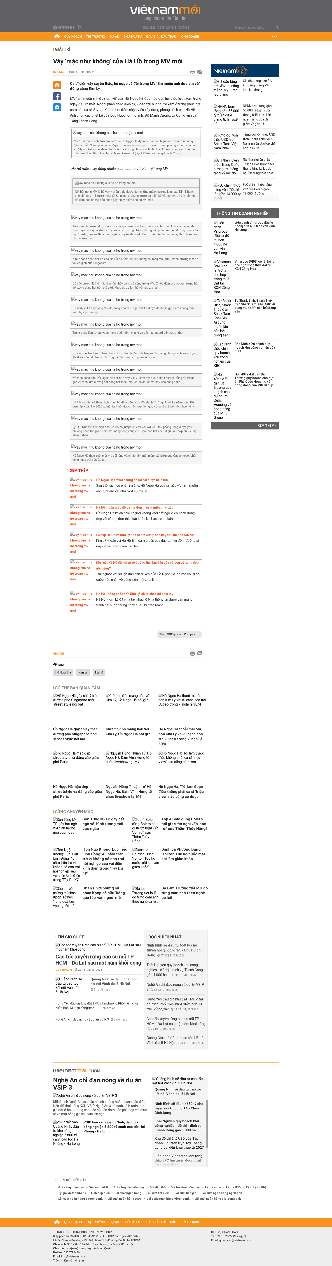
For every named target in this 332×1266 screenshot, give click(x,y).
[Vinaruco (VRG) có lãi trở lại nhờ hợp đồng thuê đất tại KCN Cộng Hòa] (223, 277)
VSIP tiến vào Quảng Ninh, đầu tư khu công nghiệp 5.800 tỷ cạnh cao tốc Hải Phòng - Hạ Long (114, 1126)
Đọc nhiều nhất (165, 937)
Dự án (114, 36)
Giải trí (62, 49)
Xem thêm (266, 425)
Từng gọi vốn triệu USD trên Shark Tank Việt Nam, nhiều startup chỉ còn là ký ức (259, 141)
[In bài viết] (191, 72)
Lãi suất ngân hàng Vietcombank (217, 1198)
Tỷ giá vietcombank (72, 1193)
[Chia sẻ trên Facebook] (57, 96)
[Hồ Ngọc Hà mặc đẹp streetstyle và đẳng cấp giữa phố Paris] (77, 762)
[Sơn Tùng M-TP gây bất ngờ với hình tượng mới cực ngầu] (66, 830)
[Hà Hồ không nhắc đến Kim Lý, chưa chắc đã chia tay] (82, 610)
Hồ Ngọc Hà (63, 672)
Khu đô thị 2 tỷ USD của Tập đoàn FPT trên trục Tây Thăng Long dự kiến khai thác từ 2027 (179, 1143)
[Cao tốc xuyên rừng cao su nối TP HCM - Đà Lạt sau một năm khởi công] (99, 947)
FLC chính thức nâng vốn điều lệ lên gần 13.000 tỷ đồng (257, 189)
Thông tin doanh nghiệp (242, 213)
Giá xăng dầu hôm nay (129, 1187)
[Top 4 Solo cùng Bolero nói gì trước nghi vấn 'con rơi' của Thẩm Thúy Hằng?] (145, 830)
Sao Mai (59, 72)
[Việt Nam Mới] (166, 13)
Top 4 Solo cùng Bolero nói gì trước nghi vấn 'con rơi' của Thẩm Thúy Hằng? (184, 824)
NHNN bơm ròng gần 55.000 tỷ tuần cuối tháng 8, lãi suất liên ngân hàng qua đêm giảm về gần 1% (257, 115)
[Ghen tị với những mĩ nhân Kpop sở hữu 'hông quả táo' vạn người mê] (66, 897)
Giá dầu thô (158, 1187)
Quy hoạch (73, 36)
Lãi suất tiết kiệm (158, 1193)
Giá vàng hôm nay (71, 1187)
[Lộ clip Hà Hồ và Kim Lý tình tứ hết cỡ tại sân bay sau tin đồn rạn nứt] (82, 551)
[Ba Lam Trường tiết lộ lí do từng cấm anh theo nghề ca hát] (145, 897)
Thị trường (95, 36)
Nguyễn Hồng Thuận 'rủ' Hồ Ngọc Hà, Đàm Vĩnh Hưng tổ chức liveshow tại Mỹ (129, 792)
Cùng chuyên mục (74, 811)
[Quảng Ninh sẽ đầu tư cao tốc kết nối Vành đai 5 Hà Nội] (69, 985)
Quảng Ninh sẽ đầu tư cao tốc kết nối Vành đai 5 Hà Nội (114, 981)
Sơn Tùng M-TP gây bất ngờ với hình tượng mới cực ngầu (103, 824)
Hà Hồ (99, 672)
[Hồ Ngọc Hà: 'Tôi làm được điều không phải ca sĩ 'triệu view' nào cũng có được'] (183, 762)
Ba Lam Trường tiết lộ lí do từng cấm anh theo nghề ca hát (184, 893)
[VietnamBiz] (230, 70)
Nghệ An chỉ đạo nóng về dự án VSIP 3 (83, 1019)
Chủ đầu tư (133, 36)
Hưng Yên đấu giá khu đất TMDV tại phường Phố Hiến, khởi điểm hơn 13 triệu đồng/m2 (175, 1004)
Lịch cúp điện (100, 1193)
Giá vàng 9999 (98, 1187)
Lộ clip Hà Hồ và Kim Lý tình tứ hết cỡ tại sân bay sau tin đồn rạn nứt (145, 535)
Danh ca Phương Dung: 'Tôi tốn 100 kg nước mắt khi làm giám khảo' (183, 854)
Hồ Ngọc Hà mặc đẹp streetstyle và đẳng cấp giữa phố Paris (77, 792)
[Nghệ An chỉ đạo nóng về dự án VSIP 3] (101, 1095)
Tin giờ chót (70, 937)
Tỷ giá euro (213, 1187)
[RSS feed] (80, 27)
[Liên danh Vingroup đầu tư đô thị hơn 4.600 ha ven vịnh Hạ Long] (223, 238)
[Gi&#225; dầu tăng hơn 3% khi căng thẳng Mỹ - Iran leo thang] (227, 88)
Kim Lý (83, 672)
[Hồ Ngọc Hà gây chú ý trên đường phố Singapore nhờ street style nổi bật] (77, 704)
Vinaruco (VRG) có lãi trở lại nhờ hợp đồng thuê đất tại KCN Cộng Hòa (255, 265)
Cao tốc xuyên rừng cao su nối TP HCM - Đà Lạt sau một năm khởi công (98, 960)
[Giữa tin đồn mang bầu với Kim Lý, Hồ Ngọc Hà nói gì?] (130, 700)
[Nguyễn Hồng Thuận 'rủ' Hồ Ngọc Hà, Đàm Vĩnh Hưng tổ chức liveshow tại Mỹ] (130, 762)
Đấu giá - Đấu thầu (161, 36)
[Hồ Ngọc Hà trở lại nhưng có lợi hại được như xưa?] (82, 496)
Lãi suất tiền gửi (185, 1193)
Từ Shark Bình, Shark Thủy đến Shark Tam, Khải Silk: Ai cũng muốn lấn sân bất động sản (255, 306)
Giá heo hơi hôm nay (185, 1187)
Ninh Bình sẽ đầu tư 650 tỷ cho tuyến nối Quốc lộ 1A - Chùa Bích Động (174, 950)
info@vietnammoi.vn (74, 1256)
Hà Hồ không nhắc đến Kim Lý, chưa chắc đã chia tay (134, 594)
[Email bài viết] (198, 72)
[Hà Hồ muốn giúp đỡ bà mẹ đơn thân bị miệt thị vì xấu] (82, 524)
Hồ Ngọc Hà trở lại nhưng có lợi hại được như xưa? (133, 480)
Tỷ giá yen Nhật (256, 1187)
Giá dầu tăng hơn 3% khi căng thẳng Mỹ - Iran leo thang (257, 85)
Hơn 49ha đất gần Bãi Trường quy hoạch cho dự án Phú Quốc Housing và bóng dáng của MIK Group (254, 380)
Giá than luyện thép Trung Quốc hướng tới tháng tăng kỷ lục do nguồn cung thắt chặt (258, 166)
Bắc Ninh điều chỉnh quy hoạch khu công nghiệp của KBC (255, 347)
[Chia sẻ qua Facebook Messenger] (57, 107)
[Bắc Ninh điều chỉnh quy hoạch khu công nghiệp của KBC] (223, 355)
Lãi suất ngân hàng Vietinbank (168, 1198)
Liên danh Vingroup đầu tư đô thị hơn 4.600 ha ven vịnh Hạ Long (255, 226)
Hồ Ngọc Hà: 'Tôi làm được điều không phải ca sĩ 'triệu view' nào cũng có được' (181, 792)
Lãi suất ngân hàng (128, 1193)
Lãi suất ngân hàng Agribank (221, 1193)
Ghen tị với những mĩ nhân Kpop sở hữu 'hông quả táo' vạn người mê (103, 893)
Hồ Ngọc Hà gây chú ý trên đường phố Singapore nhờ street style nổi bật (75, 734)
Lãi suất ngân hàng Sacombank (80, 1198)
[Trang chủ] (57, 36)
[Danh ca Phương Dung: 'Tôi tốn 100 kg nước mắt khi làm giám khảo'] (145, 865)
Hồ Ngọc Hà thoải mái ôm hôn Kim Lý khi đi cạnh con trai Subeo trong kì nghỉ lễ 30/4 (181, 736)
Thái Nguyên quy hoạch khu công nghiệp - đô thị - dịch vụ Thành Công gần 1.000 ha (175, 970)
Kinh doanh (190, 36)
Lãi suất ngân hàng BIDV (125, 1198)
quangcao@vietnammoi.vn (236, 1240)
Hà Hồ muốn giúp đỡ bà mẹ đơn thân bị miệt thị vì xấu (134, 507)
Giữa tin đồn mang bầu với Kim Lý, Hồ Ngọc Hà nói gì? (128, 731)
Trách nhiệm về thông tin (68, 1260)
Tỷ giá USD (233, 1187)
